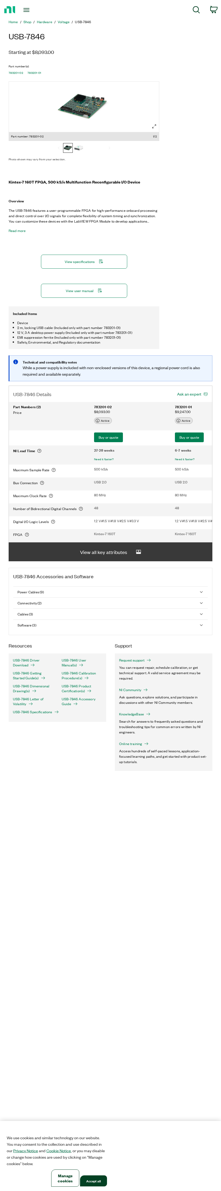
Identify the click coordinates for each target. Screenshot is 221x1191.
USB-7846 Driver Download (26, 662)
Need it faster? (104, 459)
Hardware (44, 21)
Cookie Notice (58, 1150)
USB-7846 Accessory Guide (78, 701)
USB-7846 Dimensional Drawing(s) (31, 688)
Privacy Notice (25, 1150)
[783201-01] (79, 148)
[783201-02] (68, 148)
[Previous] (59, 148)
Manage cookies (65, 1178)
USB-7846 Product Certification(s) (76, 688)
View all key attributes (103, 552)
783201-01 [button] (34, 73)
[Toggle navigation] (33, 10)
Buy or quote (108, 437)
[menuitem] (196, 10)
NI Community (130, 689)
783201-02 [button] (16, 73)
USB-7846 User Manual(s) (74, 662)
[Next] (109, 148)
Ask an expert (189, 394)
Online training (130, 743)
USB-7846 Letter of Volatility (28, 701)
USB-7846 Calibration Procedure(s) (79, 675)
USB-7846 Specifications (32, 711)
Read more (17, 230)
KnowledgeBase (131, 714)
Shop (27, 21)
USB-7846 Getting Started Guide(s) (27, 675)
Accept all (93, 1180)
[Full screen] (154, 126)
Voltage (64, 21)
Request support (131, 660)
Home (13, 21)
